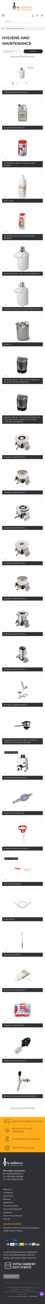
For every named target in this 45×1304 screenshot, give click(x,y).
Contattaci (8, 1192)
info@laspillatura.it (14, 1173)
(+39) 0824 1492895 (14, 1176)
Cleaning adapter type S (15, 492)
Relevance (12, 51)
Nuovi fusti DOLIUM (12, 1209)
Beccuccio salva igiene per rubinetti (20, 1096)
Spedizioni (8, 1202)
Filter (33, 51)
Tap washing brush (12, 884)
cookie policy (33, 1296)
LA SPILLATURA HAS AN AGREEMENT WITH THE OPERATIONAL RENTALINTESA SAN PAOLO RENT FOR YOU (20, 1255)
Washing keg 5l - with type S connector (22, 274)
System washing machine (15, 778)
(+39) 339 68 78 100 (14, 1179)
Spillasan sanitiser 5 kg (14, 128)
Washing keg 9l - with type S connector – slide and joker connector (22, 381)
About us (7, 1189)
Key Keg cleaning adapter (15, 705)
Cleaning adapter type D (15, 599)
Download (8, 1196)
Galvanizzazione (10, 1206)
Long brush (9, 919)
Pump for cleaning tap (14, 813)
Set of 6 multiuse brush (14, 990)
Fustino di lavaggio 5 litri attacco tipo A (22, 309)
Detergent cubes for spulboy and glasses (19, 164)
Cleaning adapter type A (15, 457)
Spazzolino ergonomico (15, 1061)
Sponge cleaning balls (14, 1025)
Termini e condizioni (12, 1216)
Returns (6, 1199)
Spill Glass (9, 201)
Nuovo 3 (7, 344)
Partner (6, 1219)
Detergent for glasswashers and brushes (19, 237)
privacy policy (21, 1296)
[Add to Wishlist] (39, 68)
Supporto (7, 1212)
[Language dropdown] (42, 15)
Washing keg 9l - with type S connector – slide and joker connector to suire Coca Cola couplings (22, 419)
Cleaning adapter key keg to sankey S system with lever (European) (21, 741)
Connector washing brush (16, 849)
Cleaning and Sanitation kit (16, 92)
